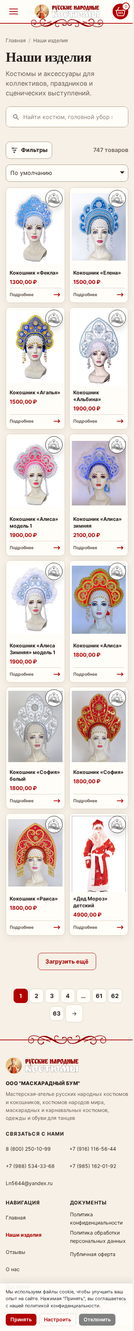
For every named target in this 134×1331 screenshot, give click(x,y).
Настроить (57, 1319)
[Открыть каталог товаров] (13, 11)
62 (115, 995)
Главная (16, 40)
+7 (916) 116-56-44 (92, 1149)
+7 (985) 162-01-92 (92, 1166)
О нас (13, 1269)
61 (99, 995)
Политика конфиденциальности (96, 1218)
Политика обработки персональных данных (98, 1237)
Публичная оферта (92, 1254)
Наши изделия (23, 1235)
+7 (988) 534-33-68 (30, 1166)
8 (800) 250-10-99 (28, 1149)
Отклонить (97, 1319)
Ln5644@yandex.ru (29, 1183)
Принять (21, 1319)
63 (57, 1013)
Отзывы (15, 1252)
